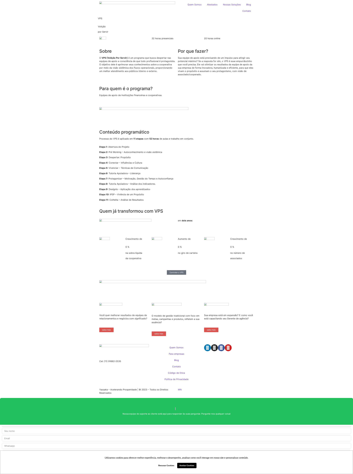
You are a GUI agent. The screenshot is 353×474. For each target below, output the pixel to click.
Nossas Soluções (232, 4)
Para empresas (176, 353)
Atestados (212, 4)
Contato (246, 11)
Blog (248, 4)
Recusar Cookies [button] (166, 465)
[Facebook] (221, 347)
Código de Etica (176, 372)
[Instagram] (214, 347)
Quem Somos (194, 4)
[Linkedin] (207, 347)
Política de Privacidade (176, 379)
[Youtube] (228, 347)
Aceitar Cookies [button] (186, 465)
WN (180, 389)
